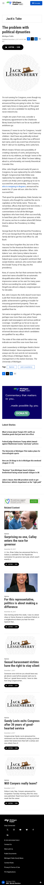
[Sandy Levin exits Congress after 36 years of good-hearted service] (21, 704)
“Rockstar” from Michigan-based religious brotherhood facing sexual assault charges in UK (20, 471)
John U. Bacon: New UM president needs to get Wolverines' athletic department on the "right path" (21, 481)
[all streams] (41, 882)
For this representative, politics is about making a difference (20, 603)
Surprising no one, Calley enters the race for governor (20, 540)
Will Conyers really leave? (20, 783)
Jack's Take (14, 18)
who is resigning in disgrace (14, 186)
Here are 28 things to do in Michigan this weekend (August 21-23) (21, 461)
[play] (3, 882)
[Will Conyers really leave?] (21, 766)
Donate (37, 3)
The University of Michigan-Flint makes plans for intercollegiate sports (21, 452)
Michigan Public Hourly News (13, 858)
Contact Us (8, 844)
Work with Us (8, 849)
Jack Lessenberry (26, 367)
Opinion (11, 367)
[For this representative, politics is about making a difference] (21, 582)
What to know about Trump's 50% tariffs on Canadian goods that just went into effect (18, 433)
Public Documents (10, 853)
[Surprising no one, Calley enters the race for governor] (21, 520)
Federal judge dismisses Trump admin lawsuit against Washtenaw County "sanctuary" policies (20, 442)
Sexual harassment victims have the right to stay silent (21, 664)
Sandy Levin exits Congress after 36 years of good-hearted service (22, 724)
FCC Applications (10, 872)
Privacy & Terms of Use (12, 867)
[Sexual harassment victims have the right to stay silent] (21, 645)
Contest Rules (9, 863)
